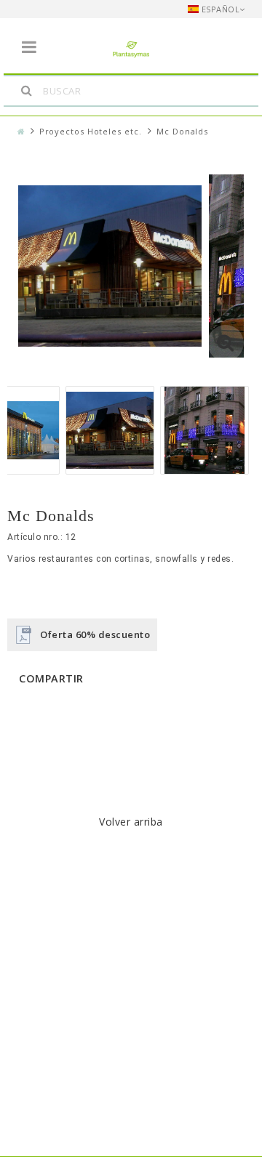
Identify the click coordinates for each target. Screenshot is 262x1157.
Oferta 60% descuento (95, 634)
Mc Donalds (182, 131)
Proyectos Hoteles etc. (90, 131)
